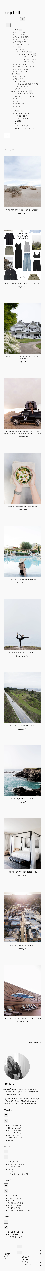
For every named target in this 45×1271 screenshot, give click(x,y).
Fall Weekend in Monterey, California (22, 1018)
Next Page (35, 1042)
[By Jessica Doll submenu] (30, 91)
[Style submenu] (18, 74)
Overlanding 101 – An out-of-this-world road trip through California (22, 432)
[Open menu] (22, 19)
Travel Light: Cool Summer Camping (22, 283)
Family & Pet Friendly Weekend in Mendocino (22, 357)
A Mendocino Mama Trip (22, 799)
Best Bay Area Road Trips (22, 726)
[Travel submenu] (20, 30)
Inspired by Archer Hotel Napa (22, 872)
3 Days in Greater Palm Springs (22, 580)
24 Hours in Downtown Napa (22, 945)
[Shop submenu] (17, 111)
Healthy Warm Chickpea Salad (22, 506)
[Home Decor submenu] (30, 52)
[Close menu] (8, 25)
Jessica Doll (8, 1089)
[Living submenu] (19, 47)
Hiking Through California (22, 653)
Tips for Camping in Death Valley (22, 210)
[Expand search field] (7, 135)
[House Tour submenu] (34, 54)
